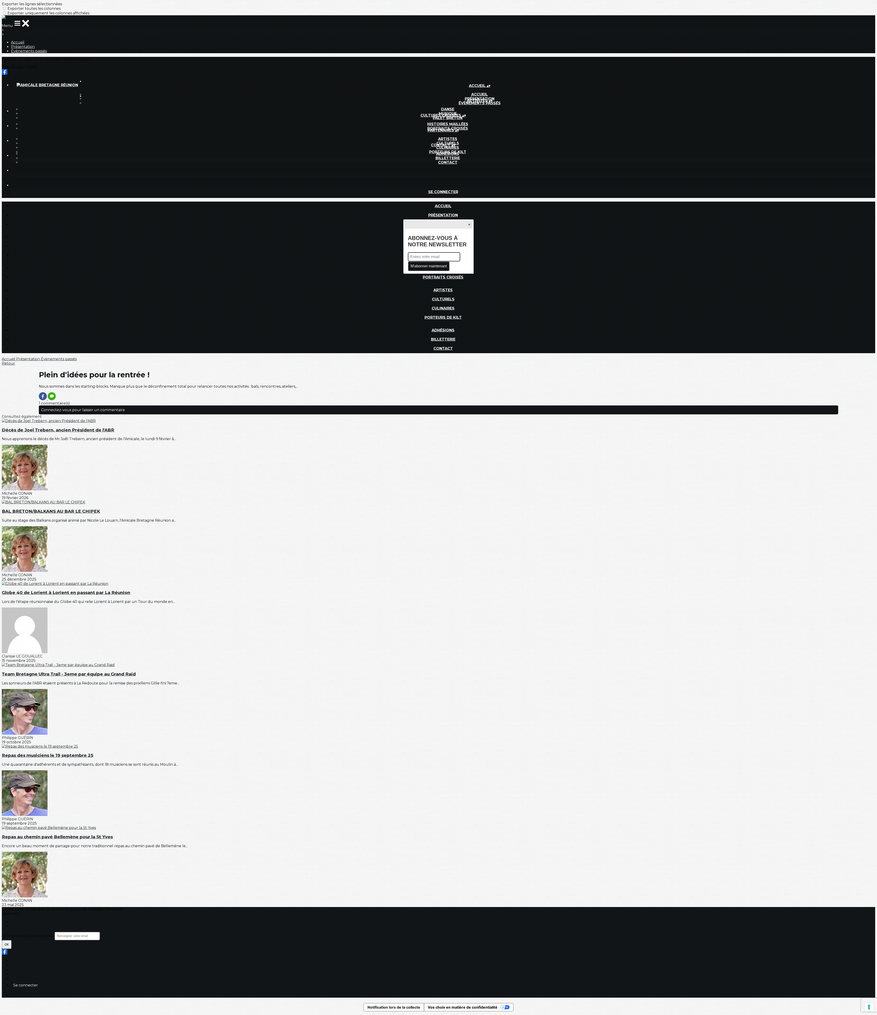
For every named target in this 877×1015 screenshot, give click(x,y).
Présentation (23, 47)
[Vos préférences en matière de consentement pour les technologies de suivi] (869, 1007)
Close (469, 224)
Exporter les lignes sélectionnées (32, 4)
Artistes (447, 139)
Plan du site (22, 961)
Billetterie (448, 158)
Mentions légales (26, 970)
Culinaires (447, 147)
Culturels (443, 299)
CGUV (16, 974)
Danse (447, 109)
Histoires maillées (447, 124)
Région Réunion (26, 921)
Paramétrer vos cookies (32, 978)
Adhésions (447, 154)
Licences (18, 965)
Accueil (17, 42)
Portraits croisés (443, 277)
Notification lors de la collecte (393, 1007)
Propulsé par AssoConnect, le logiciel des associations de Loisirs (68, 995)
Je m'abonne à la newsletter (28, 935)
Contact (447, 162)
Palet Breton (447, 118)
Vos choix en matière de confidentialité (462, 1007)
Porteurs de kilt (443, 317)
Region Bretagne (26, 926)
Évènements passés (29, 51)
